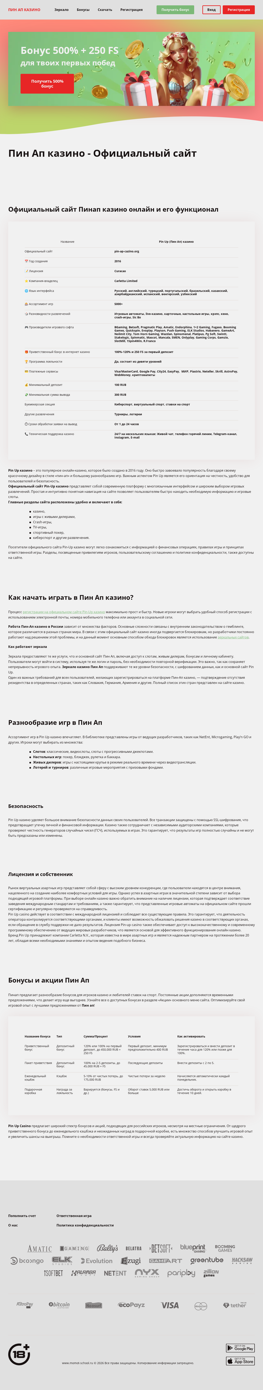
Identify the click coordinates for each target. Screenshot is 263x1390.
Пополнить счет (22, 1216)
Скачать (105, 9)
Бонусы (83, 9)
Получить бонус (175, 9)
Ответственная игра (74, 1216)
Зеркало (61, 9)
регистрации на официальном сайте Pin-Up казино (64, 612)
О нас (13, 1225)
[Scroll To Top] (255, 1378)
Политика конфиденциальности (85, 1225)
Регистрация (131, 9)
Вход (211, 9)
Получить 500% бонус (47, 83)
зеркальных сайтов (233, 637)
